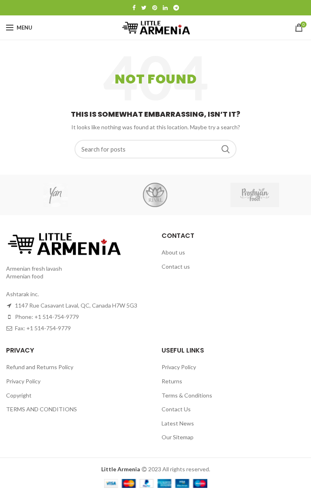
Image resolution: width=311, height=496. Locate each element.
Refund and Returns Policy (39, 366)
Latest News (178, 423)
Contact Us (176, 409)
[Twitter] (143, 7)
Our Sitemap (178, 437)
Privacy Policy (23, 381)
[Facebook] (134, 7)
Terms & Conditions (187, 395)
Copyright (19, 395)
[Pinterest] (154, 7)
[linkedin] (165, 7)
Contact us (176, 266)
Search (225, 149)
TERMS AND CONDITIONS (41, 409)
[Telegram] (176, 7)
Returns (172, 381)
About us (173, 252)
